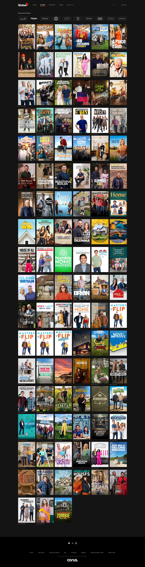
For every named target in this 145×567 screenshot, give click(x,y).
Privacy (31, 552)
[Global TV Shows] (23, 18)
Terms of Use (41, 552)
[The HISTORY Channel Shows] (78, 18)
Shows (42, 5)
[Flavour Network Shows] (45, 18)
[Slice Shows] (67, 18)
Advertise (83, 552)
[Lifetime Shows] (89, 18)
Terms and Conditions (54, 552)
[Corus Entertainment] (72, 561)
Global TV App (111, 552)
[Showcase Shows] (100, 18)
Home (35, 5)
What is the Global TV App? (97, 552)
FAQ (65, 552)
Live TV (69, 5)
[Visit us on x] (72, 543)
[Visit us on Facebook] (69, 543)
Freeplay (52, 5)
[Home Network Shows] (34, 18)
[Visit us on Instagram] (76, 543)
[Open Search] (114, 5)
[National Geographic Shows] (111, 18)
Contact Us (74, 552)
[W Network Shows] (56, 18)
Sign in (123, 5)
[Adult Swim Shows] (122, 18)
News (61, 5)
